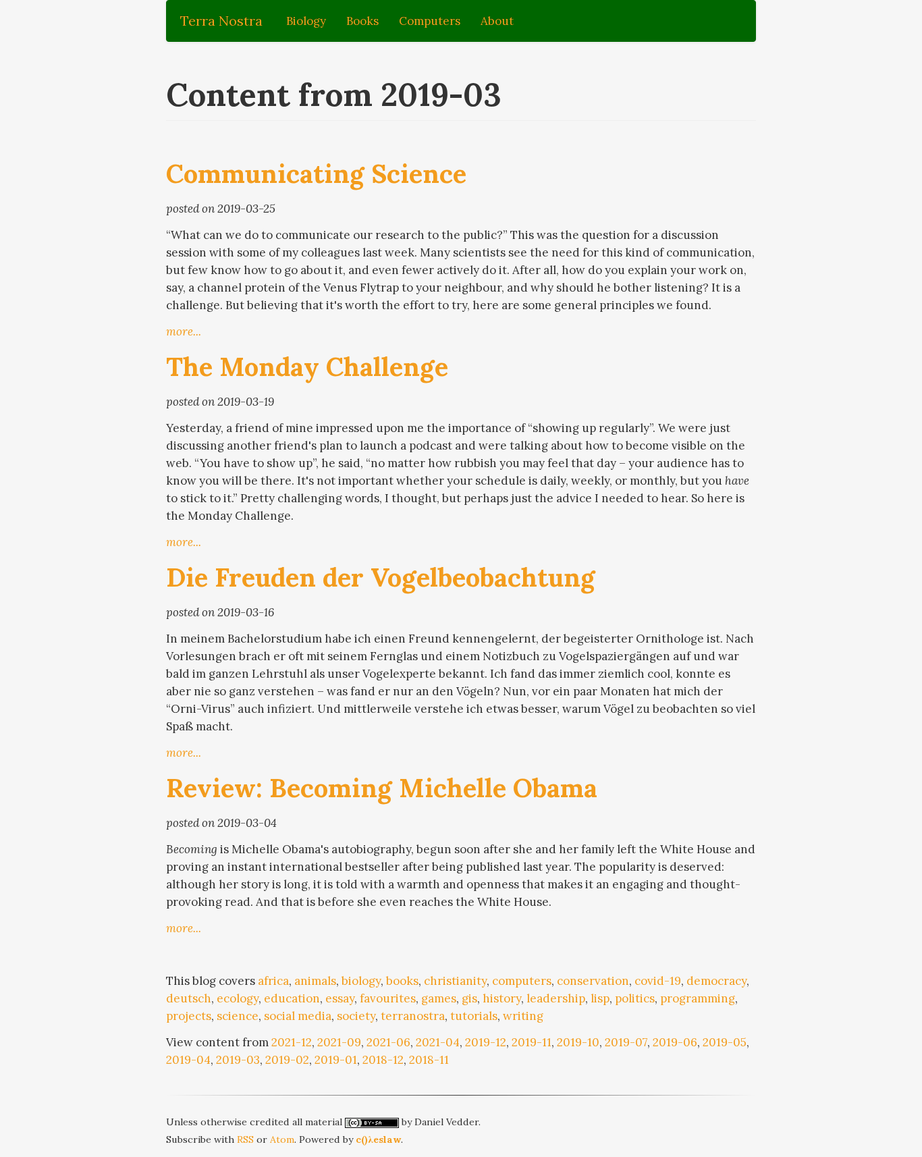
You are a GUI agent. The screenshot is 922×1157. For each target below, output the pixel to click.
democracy (716, 980)
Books (362, 21)
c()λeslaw (378, 1139)
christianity (455, 980)
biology (361, 980)
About (497, 21)
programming (697, 998)
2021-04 (438, 1042)
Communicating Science (316, 173)
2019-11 (531, 1042)
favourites (388, 998)
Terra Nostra (221, 20)
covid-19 (657, 980)
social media (297, 1015)
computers (521, 980)
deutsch (188, 998)
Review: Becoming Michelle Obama (381, 788)
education (292, 998)
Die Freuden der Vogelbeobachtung (380, 577)
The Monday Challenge (307, 366)
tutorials (473, 1015)
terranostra (413, 1015)
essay (339, 998)
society (356, 1015)
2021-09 (339, 1042)
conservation (593, 980)
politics (635, 998)
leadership (555, 998)
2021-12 (291, 1042)
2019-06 (675, 1042)
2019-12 (485, 1042)
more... (183, 331)
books (402, 980)
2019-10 (578, 1042)
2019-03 (238, 1059)
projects (188, 1015)
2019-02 (287, 1059)
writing (523, 1015)
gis (469, 998)
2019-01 (336, 1059)
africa (273, 980)
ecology (238, 998)
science (238, 1015)
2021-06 (388, 1042)
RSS (245, 1139)
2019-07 (626, 1042)
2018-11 (429, 1059)
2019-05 (725, 1042)
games (438, 998)
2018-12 (383, 1059)
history (502, 998)
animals (315, 980)
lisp (600, 998)
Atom (282, 1139)
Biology (306, 21)
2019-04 (188, 1059)
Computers (429, 21)
